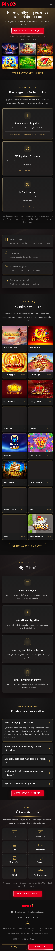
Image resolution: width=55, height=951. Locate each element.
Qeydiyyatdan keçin (27, 31)
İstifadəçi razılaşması (36, 912)
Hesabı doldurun (27, 893)
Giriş (14, 947)
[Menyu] (51, 4)
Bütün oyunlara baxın (27, 546)
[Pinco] (9, 4)
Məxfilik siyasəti (23, 917)
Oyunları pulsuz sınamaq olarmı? (20, 784)
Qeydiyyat (41, 947)
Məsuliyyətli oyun (18, 912)
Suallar (35, 917)
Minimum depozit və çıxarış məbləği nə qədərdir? (23, 773)
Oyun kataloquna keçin (27, 73)
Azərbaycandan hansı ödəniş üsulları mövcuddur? (22, 748)
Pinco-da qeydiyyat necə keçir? (19, 723)
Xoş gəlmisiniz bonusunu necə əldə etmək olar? (25, 761)
